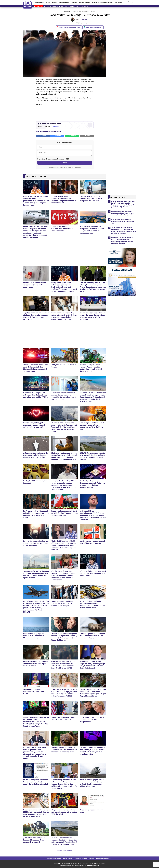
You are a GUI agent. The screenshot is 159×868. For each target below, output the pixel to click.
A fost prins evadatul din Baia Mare (91, 811)
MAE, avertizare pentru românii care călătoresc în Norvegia (92, 542)
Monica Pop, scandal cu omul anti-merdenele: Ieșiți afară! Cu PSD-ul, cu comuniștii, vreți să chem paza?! (122, 213)
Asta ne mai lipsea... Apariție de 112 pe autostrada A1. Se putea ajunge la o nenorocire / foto (35, 455)
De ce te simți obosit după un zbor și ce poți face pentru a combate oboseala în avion (36, 543)
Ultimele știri (39, 2)
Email (88, 135)
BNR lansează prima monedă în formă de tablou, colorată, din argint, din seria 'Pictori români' (35, 782)
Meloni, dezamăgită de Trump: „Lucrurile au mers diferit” (63, 718)
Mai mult (118, 2)
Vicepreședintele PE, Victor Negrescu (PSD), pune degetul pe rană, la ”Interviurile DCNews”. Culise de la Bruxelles (92, 664)
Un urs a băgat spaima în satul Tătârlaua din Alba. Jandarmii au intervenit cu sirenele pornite (64, 749)
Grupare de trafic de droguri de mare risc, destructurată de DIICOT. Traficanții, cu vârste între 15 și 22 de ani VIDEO (63, 664)
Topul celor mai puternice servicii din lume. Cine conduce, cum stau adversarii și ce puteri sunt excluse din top (36, 316)
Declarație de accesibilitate (103, 858)
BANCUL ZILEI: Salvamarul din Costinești (35, 482)
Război (54, 2)
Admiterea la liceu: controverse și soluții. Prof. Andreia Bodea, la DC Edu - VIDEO (93, 573)
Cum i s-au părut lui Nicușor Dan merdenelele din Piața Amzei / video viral (122, 221)
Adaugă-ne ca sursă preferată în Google (69, 27)
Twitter (59, 135)
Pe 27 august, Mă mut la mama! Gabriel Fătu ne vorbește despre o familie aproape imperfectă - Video (36, 514)
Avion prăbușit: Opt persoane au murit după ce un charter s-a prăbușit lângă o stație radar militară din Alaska (92, 783)
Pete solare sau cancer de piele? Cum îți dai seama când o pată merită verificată (35, 663)
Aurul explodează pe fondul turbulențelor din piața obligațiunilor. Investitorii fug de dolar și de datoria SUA (92, 604)
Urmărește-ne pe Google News (94, 27)
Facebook (43, 135)
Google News (55, 126)
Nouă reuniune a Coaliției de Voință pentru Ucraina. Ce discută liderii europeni (62, 603)
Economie (74, 2)
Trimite (64, 163)
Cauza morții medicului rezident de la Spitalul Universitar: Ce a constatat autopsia (66, 6)
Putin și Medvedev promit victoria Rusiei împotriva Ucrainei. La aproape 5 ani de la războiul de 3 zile (63, 199)
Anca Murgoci (84, 19)
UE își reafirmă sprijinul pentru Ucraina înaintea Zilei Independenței (92, 719)
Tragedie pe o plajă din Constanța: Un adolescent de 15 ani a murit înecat (63, 228)
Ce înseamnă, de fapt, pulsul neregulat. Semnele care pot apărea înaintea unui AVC (34, 425)
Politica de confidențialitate (53, 858)
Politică (48, 2)
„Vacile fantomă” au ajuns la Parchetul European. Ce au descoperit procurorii (34, 840)
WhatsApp (73, 135)
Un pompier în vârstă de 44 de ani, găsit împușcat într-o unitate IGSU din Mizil (64, 812)
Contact (91, 858)
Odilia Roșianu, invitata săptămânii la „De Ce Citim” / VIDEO (34, 691)
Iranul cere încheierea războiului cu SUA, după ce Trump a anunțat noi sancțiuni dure (64, 513)
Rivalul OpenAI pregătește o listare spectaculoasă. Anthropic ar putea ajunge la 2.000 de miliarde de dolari (92, 484)
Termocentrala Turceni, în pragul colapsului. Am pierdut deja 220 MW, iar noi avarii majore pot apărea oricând (36, 574)
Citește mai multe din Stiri (64, 850)
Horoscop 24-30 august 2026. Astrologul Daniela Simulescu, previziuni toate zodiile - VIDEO (35, 395)
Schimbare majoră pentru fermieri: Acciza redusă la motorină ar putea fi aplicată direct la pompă (91, 368)
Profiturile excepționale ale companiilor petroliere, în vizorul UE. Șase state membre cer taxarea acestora (93, 229)
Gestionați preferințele (81, 858)
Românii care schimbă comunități (102, 2)
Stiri (70, 11)
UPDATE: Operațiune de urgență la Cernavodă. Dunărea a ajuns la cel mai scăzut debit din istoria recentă (92, 456)
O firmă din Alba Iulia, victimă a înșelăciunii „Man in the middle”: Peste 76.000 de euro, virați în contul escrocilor (92, 750)
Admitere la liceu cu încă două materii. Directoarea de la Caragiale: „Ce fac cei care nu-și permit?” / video (63, 396)
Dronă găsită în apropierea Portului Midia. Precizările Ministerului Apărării (33, 635)
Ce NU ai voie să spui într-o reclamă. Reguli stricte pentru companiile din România (91, 198)
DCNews (27, 5)
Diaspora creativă (84, 2)
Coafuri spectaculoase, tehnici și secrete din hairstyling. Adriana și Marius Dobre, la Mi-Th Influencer (92, 316)
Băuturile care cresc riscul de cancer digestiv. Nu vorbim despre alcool (34, 285)
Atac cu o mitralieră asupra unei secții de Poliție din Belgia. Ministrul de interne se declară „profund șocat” (35, 368)
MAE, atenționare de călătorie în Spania (64, 366)
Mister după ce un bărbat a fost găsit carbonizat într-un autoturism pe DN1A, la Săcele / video (92, 426)
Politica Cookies (67, 858)
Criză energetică (64, 2)
